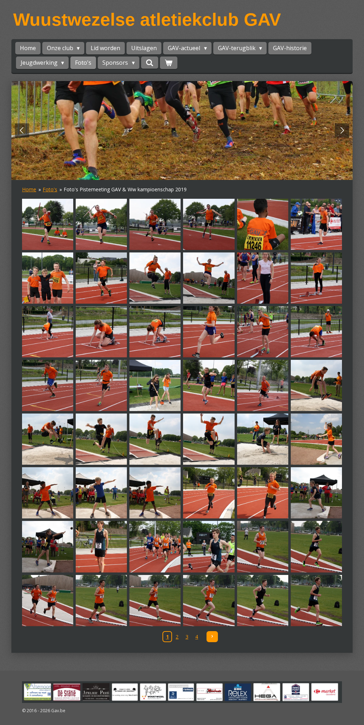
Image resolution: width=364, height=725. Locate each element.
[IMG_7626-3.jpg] (209, 385)
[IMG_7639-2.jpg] (155, 439)
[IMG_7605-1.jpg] (316, 278)
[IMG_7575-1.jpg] (155, 224)
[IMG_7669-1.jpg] (155, 547)
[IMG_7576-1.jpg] (101, 224)
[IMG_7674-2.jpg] (262, 547)
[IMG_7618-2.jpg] (316, 331)
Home (29, 189)
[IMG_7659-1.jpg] (48, 547)
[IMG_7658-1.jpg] (316, 493)
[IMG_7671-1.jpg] (209, 547)
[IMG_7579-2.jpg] (209, 224)
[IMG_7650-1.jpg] (101, 493)
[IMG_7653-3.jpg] (209, 493)
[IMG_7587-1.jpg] (316, 224)
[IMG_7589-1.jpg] (48, 278)
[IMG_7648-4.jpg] (48, 493)
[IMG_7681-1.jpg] (155, 600)
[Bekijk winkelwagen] (168, 63)
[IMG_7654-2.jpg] (262, 493)
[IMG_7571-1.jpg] (48, 224)
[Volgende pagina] (212, 637)
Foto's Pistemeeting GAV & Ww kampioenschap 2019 (125, 189)
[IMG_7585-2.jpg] (262, 224)
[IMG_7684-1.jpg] (262, 600)
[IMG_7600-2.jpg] (209, 278)
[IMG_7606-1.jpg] (48, 331)
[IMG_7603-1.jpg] (262, 278)
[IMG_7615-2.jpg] (209, 331)
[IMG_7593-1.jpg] (101, 278)
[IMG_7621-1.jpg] (101, 385)
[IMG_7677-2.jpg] (48, 600)
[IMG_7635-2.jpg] (48, 439)
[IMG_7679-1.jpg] (101, 600)
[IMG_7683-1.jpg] (209, 600)
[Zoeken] (149, 63)
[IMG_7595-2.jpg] (155, 278)
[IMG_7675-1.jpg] (316, 547)
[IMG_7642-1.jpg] (209, 439)
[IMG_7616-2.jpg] (262, 331)
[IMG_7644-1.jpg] (262, 439)
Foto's (50, 189)
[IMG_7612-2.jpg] (155, 331)
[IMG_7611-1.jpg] (101, 331)
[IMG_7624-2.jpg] (155, 385)
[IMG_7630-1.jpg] (262, 385)
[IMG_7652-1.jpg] (155, 493)
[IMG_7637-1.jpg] (101, 439)
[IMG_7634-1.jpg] (316, 385)
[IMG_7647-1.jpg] (316, 439)
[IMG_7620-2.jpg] (48, 385)
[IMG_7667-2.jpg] (101, 547)
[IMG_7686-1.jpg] (316, 600)
